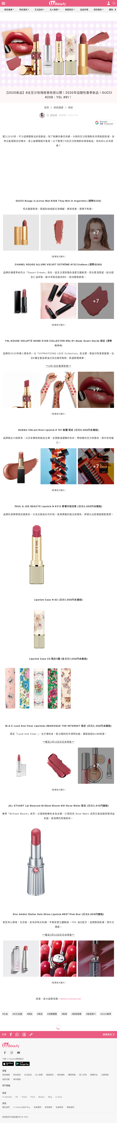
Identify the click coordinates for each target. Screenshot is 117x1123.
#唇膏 (64, 1014)
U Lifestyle (7, 1097)
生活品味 (39, 9)
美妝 (70, 107)
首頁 (46, 107)
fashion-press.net (70, 998)
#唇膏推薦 (76, 1014)
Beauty (41, 1097)
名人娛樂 (54, 9)
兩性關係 (98, 9)
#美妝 (29, 1014)
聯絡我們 (70, 1107)
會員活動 (6, 1079)
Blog (50, 1097)
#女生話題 (17, 1014)
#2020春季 (105, 1014)
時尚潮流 (23, 9)
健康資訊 (69, 9)
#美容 (40, 1014)
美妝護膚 (8, 9)
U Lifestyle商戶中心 (21, 1107)
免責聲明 (37, 1107)
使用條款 (48, 1107)
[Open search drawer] (114, 3)
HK (16, 1097)
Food (32, 1097)
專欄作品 (94, 1075)
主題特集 (105, 1075)
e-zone (59, 1097)
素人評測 (83, 1075)
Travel (24, 1097)
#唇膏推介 (91, 1014)
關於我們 (6, 1107)
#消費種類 (52, 1014)
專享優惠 (17, 1079)
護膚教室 (107, 1034)
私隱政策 (59, 1107)
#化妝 (5, 1014)
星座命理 (84, 9)
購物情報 (113, 9)
